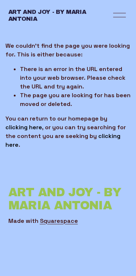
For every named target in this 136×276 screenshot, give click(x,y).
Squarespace (59, 221)
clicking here (23, 127)
